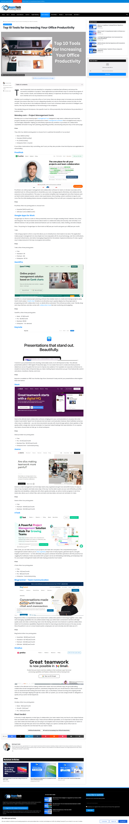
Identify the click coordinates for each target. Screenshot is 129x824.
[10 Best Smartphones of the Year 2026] (48, 811)
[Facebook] (12, 736)
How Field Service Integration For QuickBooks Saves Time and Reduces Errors (43, 779)
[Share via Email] (71, 736)
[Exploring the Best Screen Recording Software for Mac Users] (16, 770)
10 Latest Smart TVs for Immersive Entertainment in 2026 (67, 803)
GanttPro (19, 262)
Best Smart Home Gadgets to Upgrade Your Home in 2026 (67, 797)
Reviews (61, 14)
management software (55, 120)
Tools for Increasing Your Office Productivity (56, 730)
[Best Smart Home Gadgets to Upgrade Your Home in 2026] (48, 799)
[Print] (79, 736)
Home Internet (20, 14)
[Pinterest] (45, 736)
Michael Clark (8, 83)
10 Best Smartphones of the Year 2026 (62, 809)
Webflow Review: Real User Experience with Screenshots (111, 43)
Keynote (18, 327)
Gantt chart (31, 301)
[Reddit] (54, 736)
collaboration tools (45, 305)
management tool (43, 118)
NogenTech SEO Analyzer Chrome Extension (16, 808)
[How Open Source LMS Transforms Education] (71, 770)
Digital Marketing (35, 14)
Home (3, 14)
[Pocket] (62, 736)
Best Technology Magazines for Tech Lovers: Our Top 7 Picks (36, 1)
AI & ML (27, 14)
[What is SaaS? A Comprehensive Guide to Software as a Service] (92, 33)
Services (13, 14)
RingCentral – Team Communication (32, 580)
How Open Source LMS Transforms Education (69, 778)
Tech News (76, 14)
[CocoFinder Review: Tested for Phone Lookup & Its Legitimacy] (92, 50)
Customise (104, 821)
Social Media (53, 14)
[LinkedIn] (29, 736)
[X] (20, 736)
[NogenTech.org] (11, 7)
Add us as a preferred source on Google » (44, 78)
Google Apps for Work (25, 215)
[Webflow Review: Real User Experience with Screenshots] (92, 44)
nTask (17, 512)
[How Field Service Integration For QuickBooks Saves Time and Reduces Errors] (43, 770)
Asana (18, 449)
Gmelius (18, 648)
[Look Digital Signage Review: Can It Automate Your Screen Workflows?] (92, 38)
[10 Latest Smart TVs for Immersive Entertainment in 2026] (48, 805)
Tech (8, 14)
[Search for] (127, 15)
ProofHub (19, 152)
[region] (64, 820)
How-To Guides (68, 14)
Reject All (113, 821)
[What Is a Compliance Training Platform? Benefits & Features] (92, 27)
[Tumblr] (37, 736)
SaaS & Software (44, 14)
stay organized (41, 552)
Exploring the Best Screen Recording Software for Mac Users (15, 779)
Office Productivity (34, 730)
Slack (17, 384)
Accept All (122, 821)
